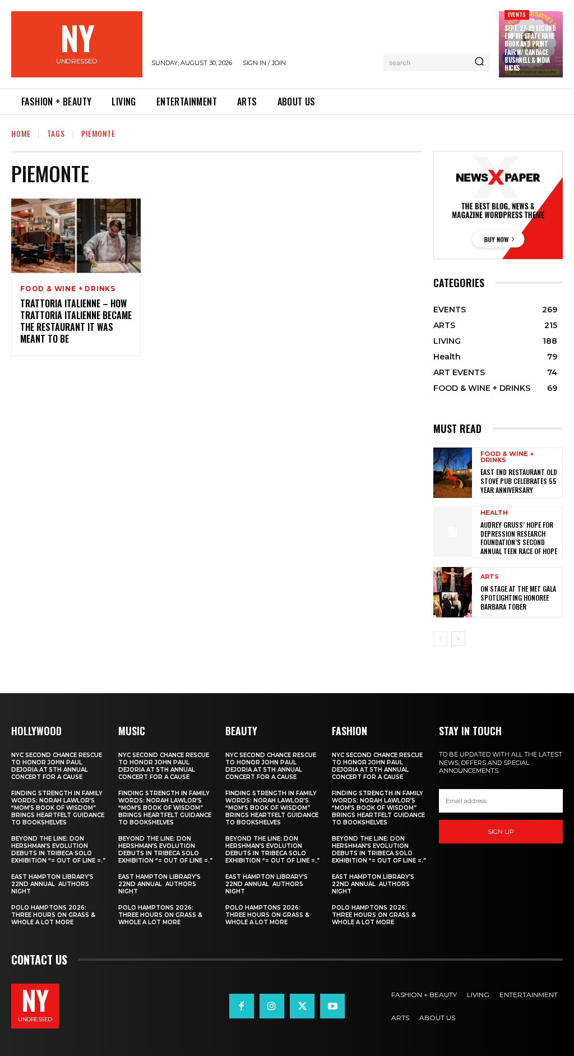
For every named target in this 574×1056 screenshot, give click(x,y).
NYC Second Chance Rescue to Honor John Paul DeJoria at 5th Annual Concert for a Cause (56, 766)
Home (21, 133)
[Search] (479, 62)
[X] (302, 1006)
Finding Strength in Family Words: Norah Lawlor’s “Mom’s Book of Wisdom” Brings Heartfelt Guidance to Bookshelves (57, 808)
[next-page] (458, 638)
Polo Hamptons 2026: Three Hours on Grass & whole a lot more (53, 915)
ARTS (489, 577)
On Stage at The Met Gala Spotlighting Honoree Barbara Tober (518, 597)
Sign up (501, 832)
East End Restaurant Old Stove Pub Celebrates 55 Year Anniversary (518, 480)
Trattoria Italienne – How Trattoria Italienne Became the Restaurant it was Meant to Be (76, 321)
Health (494, 513)
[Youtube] (332, 1006)
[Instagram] (272, 1006)
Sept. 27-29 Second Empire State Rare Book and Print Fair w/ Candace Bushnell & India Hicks (530, 48)
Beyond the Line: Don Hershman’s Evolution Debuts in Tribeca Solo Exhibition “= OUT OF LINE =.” (58, 849)
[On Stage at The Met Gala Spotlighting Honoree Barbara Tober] (452, 592)
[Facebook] (241, 1006)
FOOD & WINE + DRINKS (67, 288)
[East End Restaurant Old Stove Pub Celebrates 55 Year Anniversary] (452, 473)
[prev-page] (440, 638)
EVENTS (517, 14)
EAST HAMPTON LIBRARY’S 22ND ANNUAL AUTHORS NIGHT (52, 884)
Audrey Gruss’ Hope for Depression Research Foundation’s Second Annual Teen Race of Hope (518, 538)
